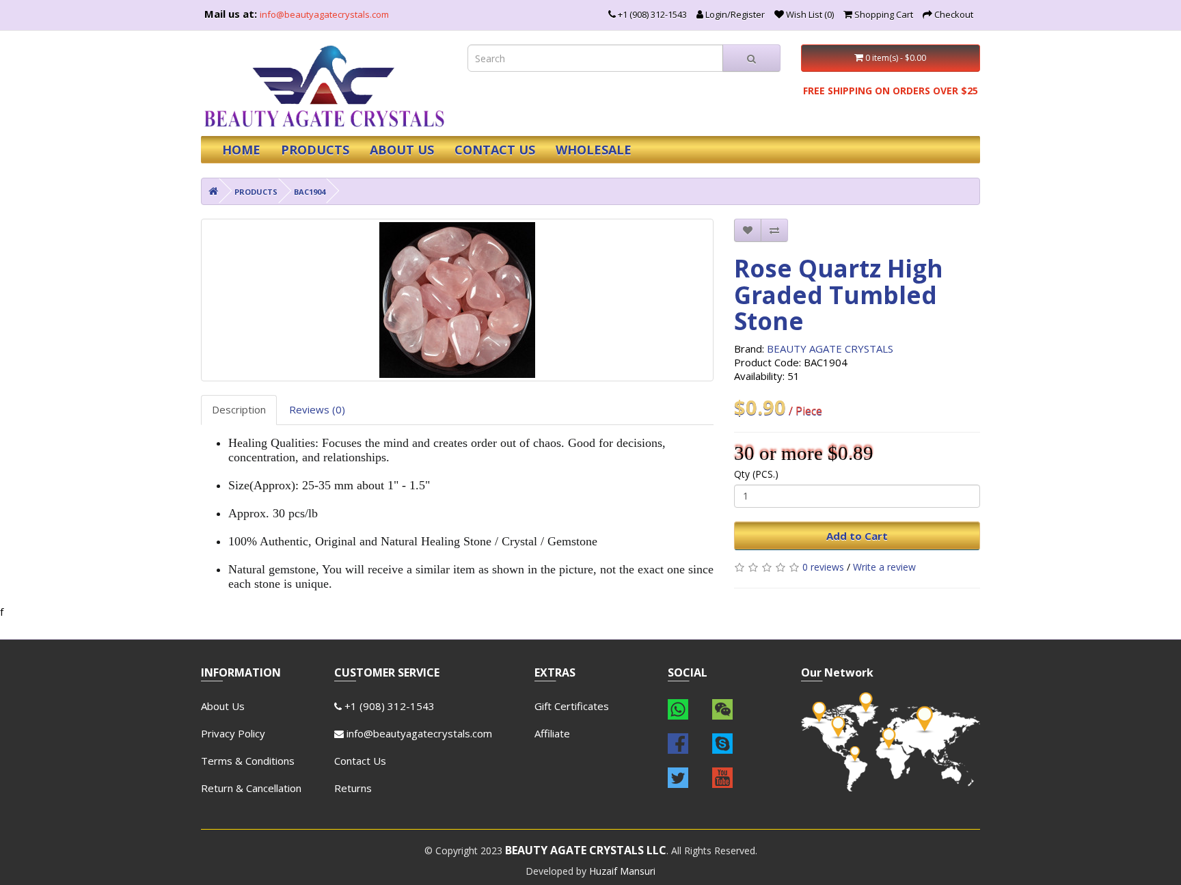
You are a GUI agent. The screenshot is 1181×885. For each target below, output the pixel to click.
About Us (223, 706)
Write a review (884, 566)
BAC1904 (309, 192)
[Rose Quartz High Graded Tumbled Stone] (457, 300)
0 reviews (823, 566)
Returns (353, 788)
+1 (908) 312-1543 (388, 706)
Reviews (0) (317, 409)
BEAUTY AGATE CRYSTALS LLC (585, 850)
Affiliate (552, 733)
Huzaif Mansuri (622, 870)
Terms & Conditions (248, 760)
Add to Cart (857, 536)
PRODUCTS (315, 149)
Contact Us (360, 760)
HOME (241, 149)
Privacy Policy (233, 733)
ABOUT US (402, 149)
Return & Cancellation (251, 788)
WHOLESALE (594, 149)
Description (239, 409)
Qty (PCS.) (756, 473)
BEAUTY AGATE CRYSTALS (830, 348)
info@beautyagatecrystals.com (324, 14)
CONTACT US (494, 149)
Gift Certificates (571, 706)
